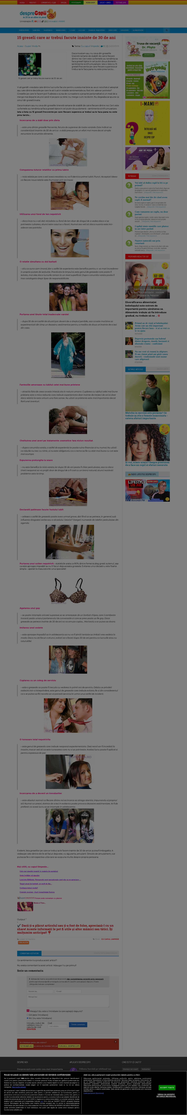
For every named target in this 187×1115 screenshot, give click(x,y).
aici (42, 1101)
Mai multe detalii (19, 1087)
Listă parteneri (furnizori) (94, 1093)
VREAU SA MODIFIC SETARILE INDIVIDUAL (166, 1095)
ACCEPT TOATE (167, 1088)
